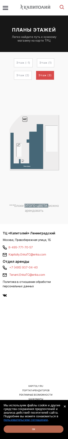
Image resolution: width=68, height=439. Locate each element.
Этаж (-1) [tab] (23, 62)
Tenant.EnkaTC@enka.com (27, 274)
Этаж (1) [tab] (45, 62)
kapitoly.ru (35, 386)
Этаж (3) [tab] (45, 75)
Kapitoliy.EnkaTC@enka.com (27, 254)
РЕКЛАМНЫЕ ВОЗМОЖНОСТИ (35, 394)
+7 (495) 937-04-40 (23, 267)
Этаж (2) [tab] (22, 75)
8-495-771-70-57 (21, 247)
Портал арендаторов (36, 390)
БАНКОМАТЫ (36, 399)
